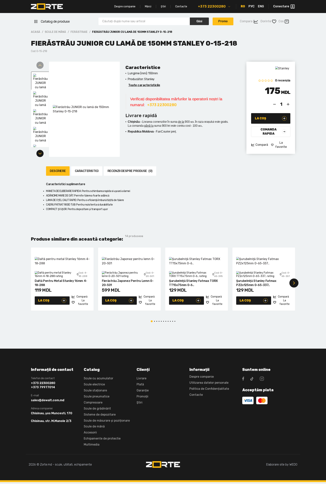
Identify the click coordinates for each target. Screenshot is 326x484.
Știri (163, 6)
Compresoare (93, 402)
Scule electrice (94, 384)
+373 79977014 (43, 387)
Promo (223, 21)
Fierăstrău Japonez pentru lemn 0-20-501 (127, 283)
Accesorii (90, 432)
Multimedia (91, 444)
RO (243, 6)
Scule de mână (55, 32)
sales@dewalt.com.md (47, 400)
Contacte (181, 6)
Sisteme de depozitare (100, 414)
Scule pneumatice (96, 396)
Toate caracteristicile (144, 85)
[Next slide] (40, 153)
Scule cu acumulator (98, 378)
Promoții (142, 396)
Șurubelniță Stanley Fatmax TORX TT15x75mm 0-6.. (193, 283)
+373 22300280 (212, 6)
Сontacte (196, 395)
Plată (140, 384)
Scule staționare (95, 390)
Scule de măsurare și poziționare (107, 420)
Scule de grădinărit (97, 408)
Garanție (143, 390)
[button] (32, 283)
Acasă (35, 32)
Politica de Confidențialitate (209, 388)
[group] (84, 109)
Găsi (199, 21)
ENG (261, 6)
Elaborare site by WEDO (281, 464)
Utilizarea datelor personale (208, 382)
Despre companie (124, 6)
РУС (251, 6)
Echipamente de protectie (102, 438)
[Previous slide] (40, 65)
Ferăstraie (79, 32)
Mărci (148, 6)
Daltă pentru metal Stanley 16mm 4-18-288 (61, 283)
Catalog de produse (55, 21)
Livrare (141, 378)
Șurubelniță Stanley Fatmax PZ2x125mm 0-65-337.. (256, 283)
